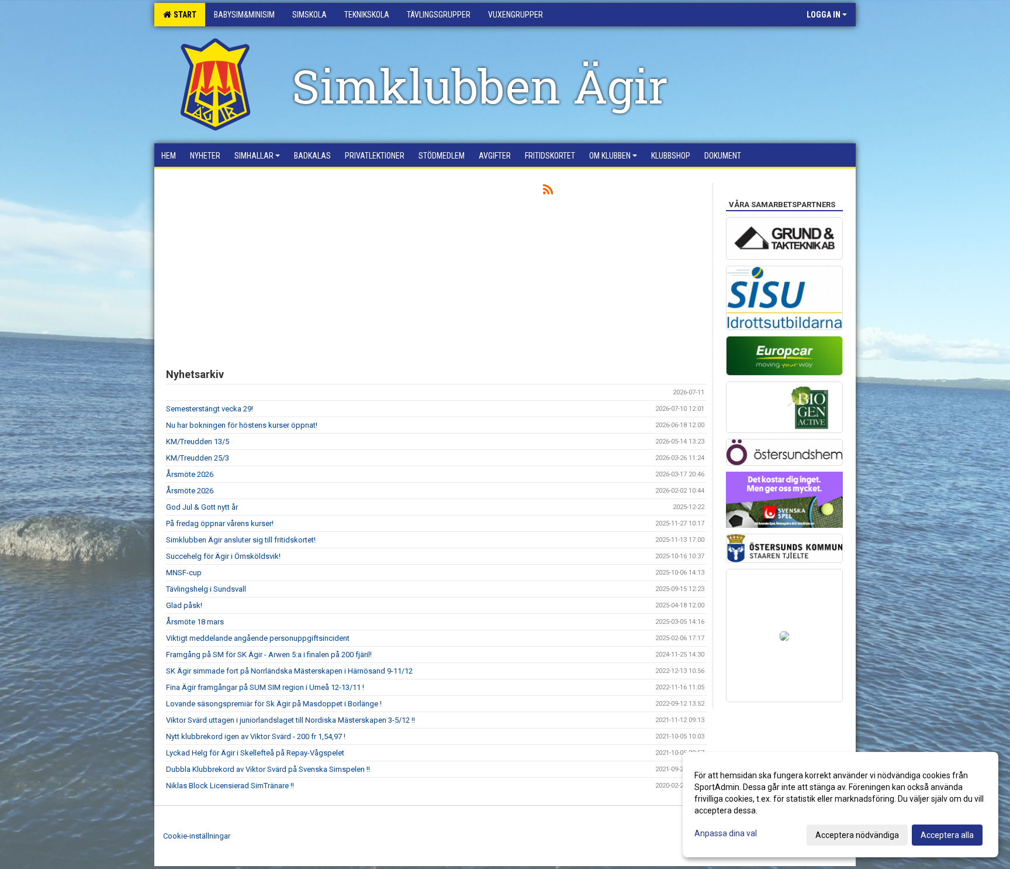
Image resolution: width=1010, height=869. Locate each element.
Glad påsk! (184, 605)
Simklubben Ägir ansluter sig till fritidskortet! (241, 539)
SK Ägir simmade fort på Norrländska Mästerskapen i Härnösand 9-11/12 (289, 671)
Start (183, 14)
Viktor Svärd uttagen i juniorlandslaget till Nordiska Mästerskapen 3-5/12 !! (290, 720)
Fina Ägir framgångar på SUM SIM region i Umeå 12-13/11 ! (265, 687)
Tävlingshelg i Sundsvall (206, 589)
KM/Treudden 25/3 (197, 458)
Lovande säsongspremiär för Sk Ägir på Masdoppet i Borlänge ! (274, 703)
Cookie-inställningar (196, 836)
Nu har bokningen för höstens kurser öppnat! (241, 425)
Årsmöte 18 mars (195, 621)
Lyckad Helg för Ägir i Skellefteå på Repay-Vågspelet (255, 752)
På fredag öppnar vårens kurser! (220, 523)
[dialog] (840, 804)
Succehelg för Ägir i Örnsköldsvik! (223, 556)
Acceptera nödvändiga (857, 835)
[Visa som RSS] (548, 191)
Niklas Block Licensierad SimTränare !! (230, 785)
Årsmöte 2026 (189, 474)
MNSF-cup (184, 572)
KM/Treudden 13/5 (197, 441)
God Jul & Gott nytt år (202, 507)
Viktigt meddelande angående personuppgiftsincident (258, 638)
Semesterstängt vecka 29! (209, 408)
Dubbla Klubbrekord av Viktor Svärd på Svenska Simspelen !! (268, 769)
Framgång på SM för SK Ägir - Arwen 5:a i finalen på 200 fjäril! (269, 654)
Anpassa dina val (725, 833)
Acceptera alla (947, 835)
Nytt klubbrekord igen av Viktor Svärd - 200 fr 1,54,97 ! (255, 736)
